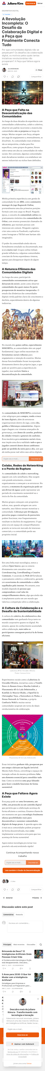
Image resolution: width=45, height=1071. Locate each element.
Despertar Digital (10, 11)
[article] (22, 960)
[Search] (40, 944)
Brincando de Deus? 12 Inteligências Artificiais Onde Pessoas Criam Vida (17, 954)
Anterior (9, 898)
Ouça (40, 70)
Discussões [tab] (31, 944)
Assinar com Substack (24, 1044)
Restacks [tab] (19, 915)
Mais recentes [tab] (18, 944)
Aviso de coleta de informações (17, 1054)
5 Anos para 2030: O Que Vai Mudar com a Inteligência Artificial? (16, 977)
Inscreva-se (30, 3)
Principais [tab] (7, 944)
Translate (7, 14)
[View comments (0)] (12, 76)
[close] (38, 999)
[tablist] (13, 914)
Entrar (40, 3)
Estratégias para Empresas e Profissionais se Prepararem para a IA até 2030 (16, 984)
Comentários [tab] (8, 915)
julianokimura (13, 69)
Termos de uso (13, 1052)
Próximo (35, 898)
